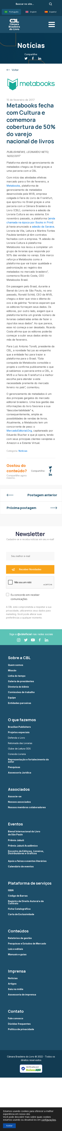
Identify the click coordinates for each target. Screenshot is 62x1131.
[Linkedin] (37, 58)
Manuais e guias (17, 954)
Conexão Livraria (17, 754)
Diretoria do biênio (18, 687)
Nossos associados (19, 802)
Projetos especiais (19, 732)
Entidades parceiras (19, 703)
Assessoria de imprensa (22, 994)
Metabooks (13, 185)
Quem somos (15, 665)
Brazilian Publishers (19, 727)
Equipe (12, 698)
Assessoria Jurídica (19, 773)
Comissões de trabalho (21, 692)
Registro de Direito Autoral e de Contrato (26, 902)
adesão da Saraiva (43, 226)
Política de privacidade (21, 1029)
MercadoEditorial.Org (19, 430)
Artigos (12, 984)
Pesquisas (14, 767)
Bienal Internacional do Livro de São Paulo (24, 833)
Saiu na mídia (15, 989)
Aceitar (9, 1125)
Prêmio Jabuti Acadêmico (23, 846)
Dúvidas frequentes (19, 1024)
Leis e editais (15, 949)
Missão (12, 670)
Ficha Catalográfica (19, 909)
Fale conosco (15, 1018)
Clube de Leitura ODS (19, 749)
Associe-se (14, 796)
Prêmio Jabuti (16, 840)
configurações (48, 1119)
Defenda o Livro (16, 738)
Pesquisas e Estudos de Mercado (27, 943)
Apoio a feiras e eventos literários (27, 861)
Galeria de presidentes (21, 681)
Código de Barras (18, 896)
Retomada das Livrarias (20, 743)
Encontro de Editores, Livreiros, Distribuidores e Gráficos (26, 852)
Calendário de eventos (21, 866)
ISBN (11, 890)
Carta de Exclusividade (21, 914)
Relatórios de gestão (20, 938)
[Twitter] (24, 58)
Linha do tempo (16, 676)
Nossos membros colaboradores (27, 807)
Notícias (22, 450)
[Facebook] (31, 58)
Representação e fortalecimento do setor (28, 760)
